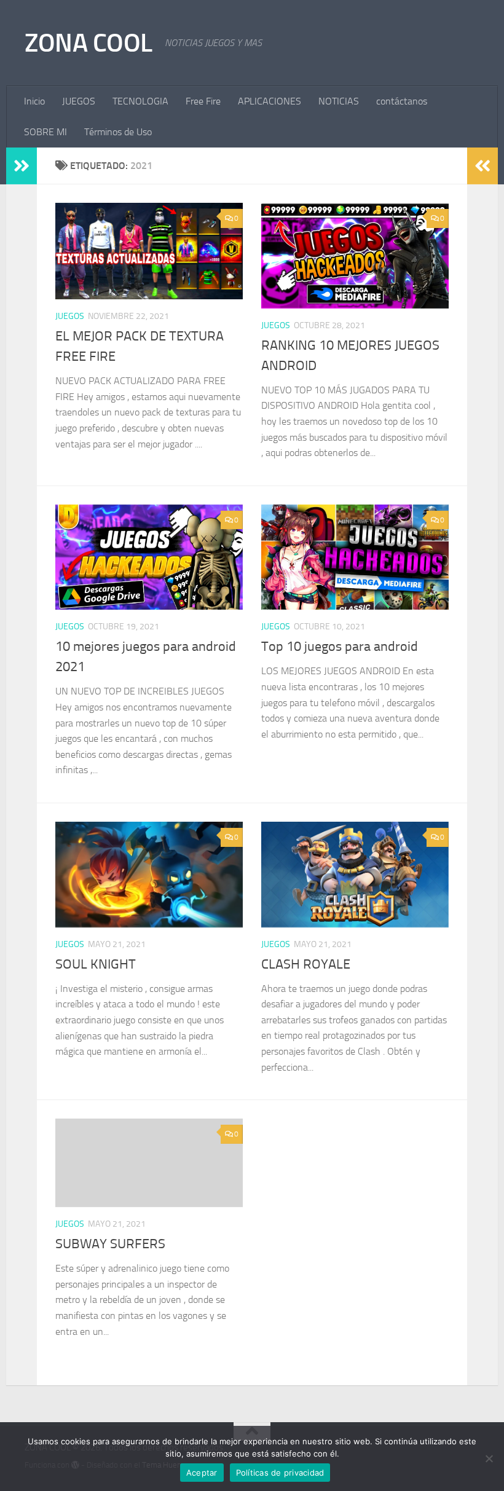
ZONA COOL (88, 43)
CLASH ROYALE (305, 964)
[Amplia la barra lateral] (21, 166)
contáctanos (401, 101)
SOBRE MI (45, 132)
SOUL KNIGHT (95, 964)
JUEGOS (78, 101)
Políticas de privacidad (280, 1472)
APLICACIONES (269, 101)
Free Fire (203, 101)
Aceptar (202, 1472)
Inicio (34, 101)
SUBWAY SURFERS (110, 1244)
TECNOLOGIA (140, 101)
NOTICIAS (338, 101)
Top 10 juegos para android (339, 647)
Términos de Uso (118, 132)
